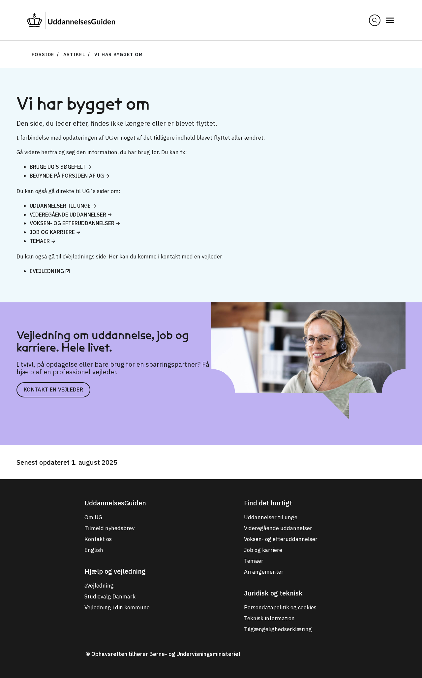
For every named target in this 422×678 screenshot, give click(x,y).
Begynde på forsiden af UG (67, 175)
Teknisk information (269, 618)
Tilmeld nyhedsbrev (109, 528)
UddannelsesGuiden (115, 503)
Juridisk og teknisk (273, 593)
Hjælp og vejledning (115, 571)
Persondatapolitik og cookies (280, 607)
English (93, 550)
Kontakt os (98, 539)
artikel (74, 54)
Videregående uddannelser (68, 214)
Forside (43, 54)
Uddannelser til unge (60, 205)
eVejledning (47, 271)
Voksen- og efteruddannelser (72, 223)
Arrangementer (264, 571)
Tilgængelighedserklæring (278, 629)
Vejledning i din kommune (117, 607)
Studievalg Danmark (110, 596)
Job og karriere (52, 232)
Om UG (93, 517)
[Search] (374, 20)
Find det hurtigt (268, 503)
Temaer (40, 241)
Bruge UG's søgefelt (58, 166)
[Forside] (70, 20)
